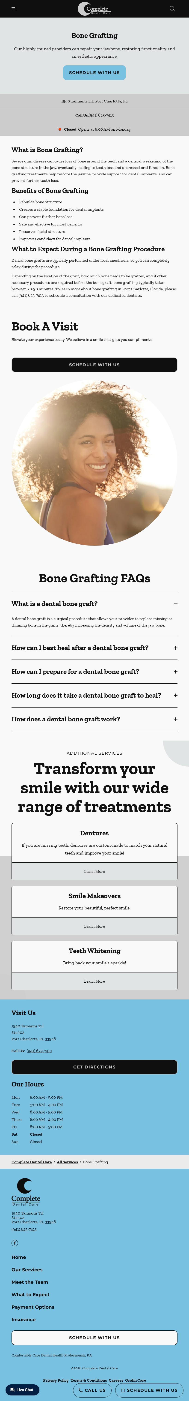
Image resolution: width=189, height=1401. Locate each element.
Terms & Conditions (89, 1380)
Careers (116, 1380)
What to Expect (31, 1294)
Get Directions (94, 1067)
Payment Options (33, 1307)
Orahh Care (135, 1380)
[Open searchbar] (172, 9)
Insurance (24, 1319)
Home (19, 1257)
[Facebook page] (15, 1243)
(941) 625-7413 (101, 115)
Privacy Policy (56, 1380)
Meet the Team (30, 1282)
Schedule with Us (94, 72)
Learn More (94, 871)
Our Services (27, 1269)
